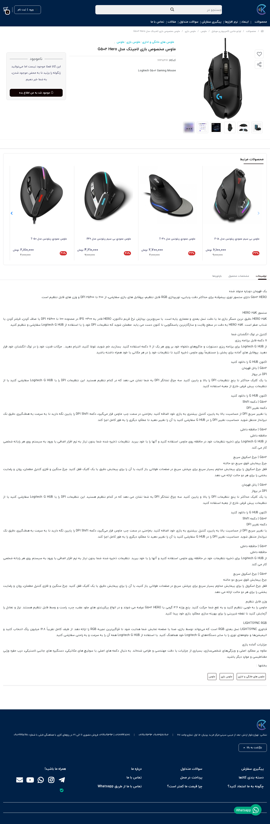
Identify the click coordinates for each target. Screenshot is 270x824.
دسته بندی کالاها (251, 777)
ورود (31, 10)
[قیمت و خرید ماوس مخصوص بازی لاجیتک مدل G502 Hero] (140, 725)
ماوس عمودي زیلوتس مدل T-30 (177, 239)
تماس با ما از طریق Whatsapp (120, 786)
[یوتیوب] (30, 780)
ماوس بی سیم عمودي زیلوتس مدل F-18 (237, 239)
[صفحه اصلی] (262, 31)
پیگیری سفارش (211, 21)
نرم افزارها (231, 21)
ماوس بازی (190, 31)
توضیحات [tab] (261, 276)
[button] (11, 213)
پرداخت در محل (191, 777)
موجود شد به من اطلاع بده (35, 92)
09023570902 (161, 735)
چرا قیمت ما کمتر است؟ (184, 786)
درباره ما (136, 769)
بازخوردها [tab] (217, 276)
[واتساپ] (40, 780)
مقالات (171, 21)
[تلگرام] (62, 780)
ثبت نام (22, 10)
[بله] (62, 790)
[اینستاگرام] (51, 780)
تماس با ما (157, 21)
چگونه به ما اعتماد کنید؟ (246, 786)
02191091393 (145, 735)
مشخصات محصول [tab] (238, 276)
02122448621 (122, 735)
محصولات (261, 21)
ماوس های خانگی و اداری (158, 42)
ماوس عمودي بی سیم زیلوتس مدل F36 (109, 239)
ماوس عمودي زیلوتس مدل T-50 (49, 239)
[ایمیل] (19, 780)
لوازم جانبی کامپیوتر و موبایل (226, 31)
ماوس (204, 31)
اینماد (245, 21)
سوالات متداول (188, 21)
